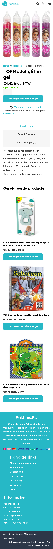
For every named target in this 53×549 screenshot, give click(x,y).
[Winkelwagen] (49, 4)
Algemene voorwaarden (23, 463)
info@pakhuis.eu (14, 515)
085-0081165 (13, 511)
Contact (14, 489)
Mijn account (17, 476)
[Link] (43, 3)
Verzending (16, 480)
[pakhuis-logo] (10, 3)
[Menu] (32, 4)
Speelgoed (16, 66)
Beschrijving (26, 126)
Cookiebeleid (16, 471)
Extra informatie (26, 134)
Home (6, 66)
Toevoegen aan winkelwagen (23, 98)
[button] (38, 4)
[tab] (26, 126)
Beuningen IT (41, 542)
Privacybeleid (17, 467)
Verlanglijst (16, 485)
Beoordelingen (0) (26, 142)
